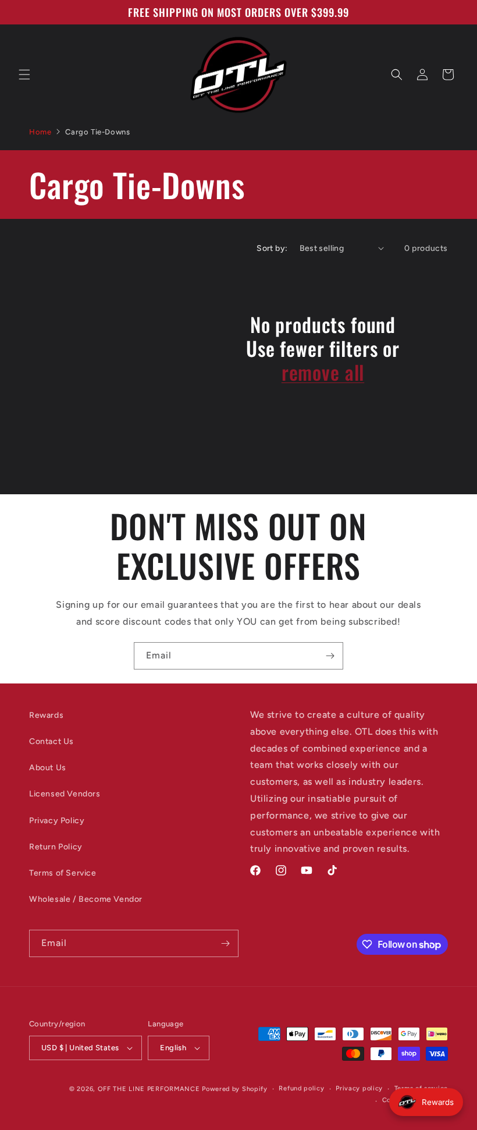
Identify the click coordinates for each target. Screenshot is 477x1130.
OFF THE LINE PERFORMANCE (150, 1089)
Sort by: (272, 248)
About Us (47, 768)
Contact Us (51, 741)
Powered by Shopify (235, 1089)
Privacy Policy (56, 821)
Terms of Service (63, 873)
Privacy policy (359, 1088)
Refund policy (301, 1088)
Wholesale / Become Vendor (86, 899)
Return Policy (56, 847)
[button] (24, 74)
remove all (323, 372)
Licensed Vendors (65, 794)
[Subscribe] (330, 656)
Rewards (46, 715)
